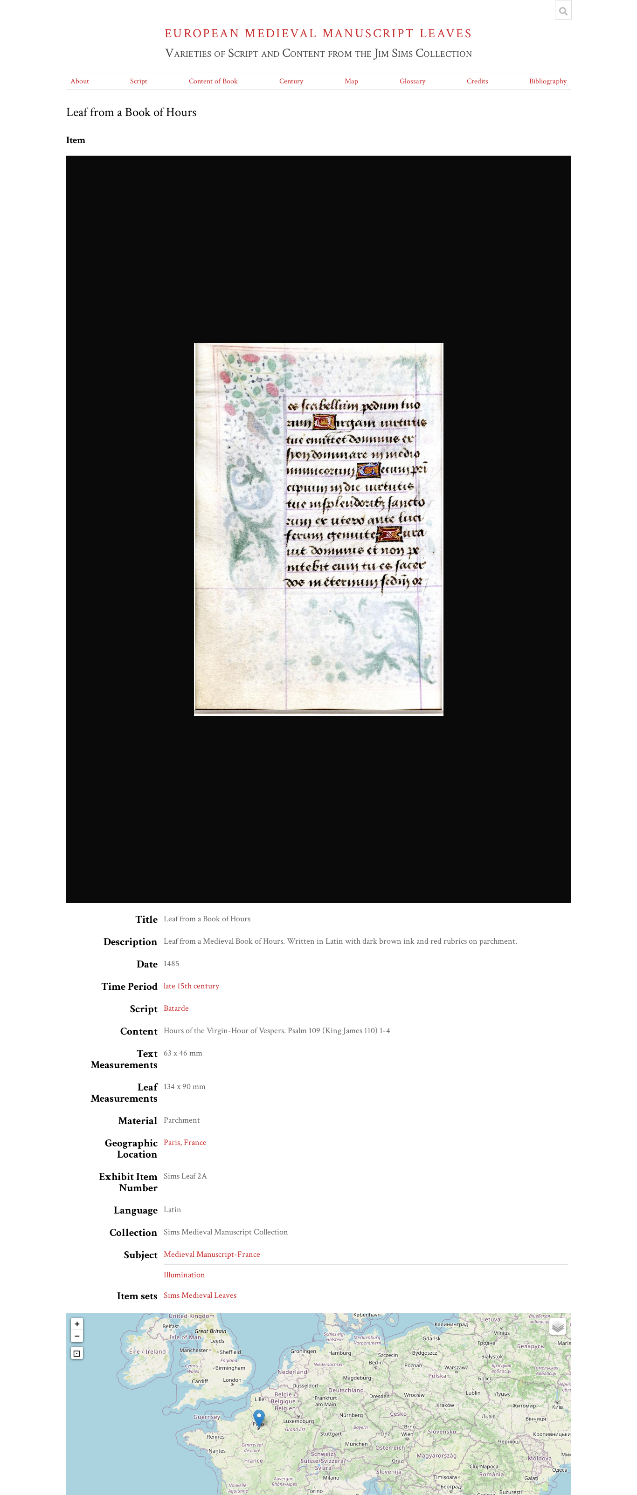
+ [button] (77, 1324)
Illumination (184, 1274)
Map (351, 81)
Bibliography (548, 81)
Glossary (412, 81)
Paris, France (185, 1142)
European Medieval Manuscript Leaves (318, 33)
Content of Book (213, 81)
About (79, 81)
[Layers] (557, 1326)
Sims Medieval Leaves (200, 1295)
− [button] (77, 1336)
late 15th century (191, 986)
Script (138, 81)
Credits (477, 81)
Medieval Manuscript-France (212, 1254)
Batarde (176, 1008)
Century (291, 81)
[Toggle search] (563, 11)
